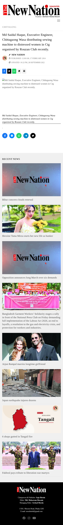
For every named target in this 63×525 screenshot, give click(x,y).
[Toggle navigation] (59, 20)
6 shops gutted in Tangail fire (17, 436)
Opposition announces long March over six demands (29, 277)
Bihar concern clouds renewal (17, 199)
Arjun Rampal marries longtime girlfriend (23, 364)
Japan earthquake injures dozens (19, 400)
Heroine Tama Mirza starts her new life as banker (27, 236)
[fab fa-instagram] (29, 518)
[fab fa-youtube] (34, 518)
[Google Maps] (39, 518)
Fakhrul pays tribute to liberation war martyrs (25, 472)
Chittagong (9, 27)
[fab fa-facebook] (24, 518)
